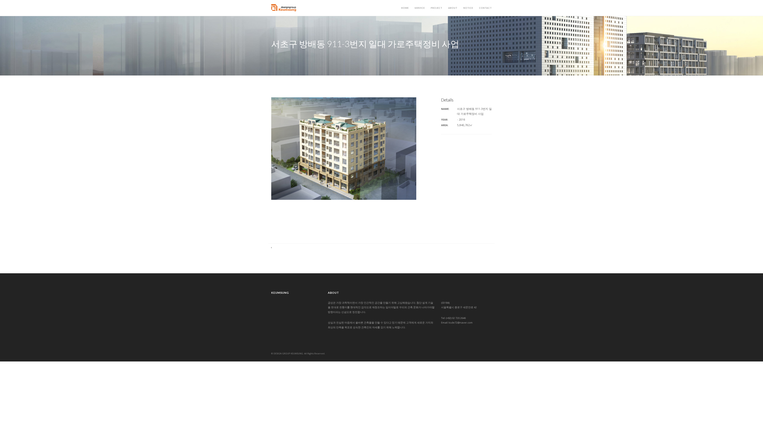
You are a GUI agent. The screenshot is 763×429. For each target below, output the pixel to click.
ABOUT (452, 8)
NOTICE (468, 8)
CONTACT (485, 8)
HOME (405, 8)
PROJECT (436, 8)
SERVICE (420, 8)
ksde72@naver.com (461, 322)
